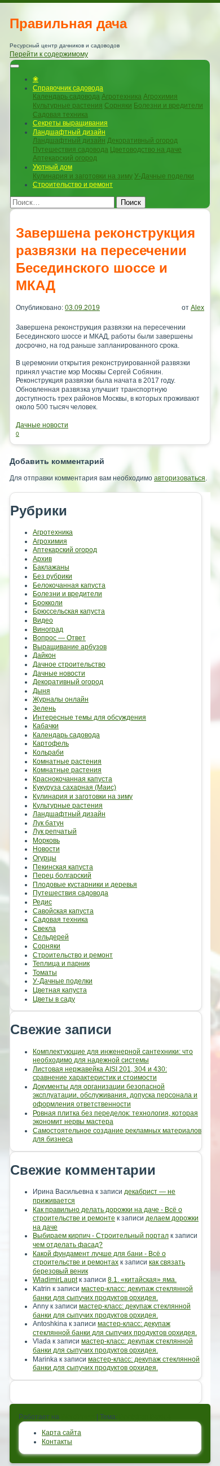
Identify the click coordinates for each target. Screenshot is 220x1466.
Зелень (44, 708)
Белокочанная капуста (69, 585)
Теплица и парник (61, 964)
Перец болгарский (62, 875)
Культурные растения (68, 106)
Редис (42, 902)
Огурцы (44, 858)
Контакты (57, 1442)
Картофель (51, 743)
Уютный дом (52, 167)
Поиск (131, 202)
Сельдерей (51, 937)
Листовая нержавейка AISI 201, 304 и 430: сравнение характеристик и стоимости (100, 1073)
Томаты (45, 973)
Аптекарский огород (65, 158)
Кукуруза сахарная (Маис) (74, 787)
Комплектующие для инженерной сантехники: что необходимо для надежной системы (113, 1056)
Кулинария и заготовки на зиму (83, 176)
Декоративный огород (142, 141)
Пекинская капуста (63, 867)
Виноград (48, 629)
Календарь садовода (66, 96)
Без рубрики (52, 576)
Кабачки (46, 726)
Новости (46, 849)
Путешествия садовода (70, 150)
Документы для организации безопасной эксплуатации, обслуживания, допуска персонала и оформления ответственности (115, 1095)
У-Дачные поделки (164, 176)
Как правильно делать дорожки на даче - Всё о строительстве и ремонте (107, 1214)
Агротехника (122, 96)
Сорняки (118, 106)
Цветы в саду (54, 999)
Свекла (44, 929)
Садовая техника (60, 115)
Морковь (46, 840)
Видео (43, 620)
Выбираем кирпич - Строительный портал (101, 1236)
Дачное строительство (69, 664)
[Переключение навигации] (14, 66)
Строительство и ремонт (73, 185)
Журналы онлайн (61, 699)
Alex (197, 308)
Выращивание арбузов (70, 647)
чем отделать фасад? (68, 1245)
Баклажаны (51, 567)
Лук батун (48, 823)
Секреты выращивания (70, 123)
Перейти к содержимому (49, 54)
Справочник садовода (68, 88)
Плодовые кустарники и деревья (85, 885)
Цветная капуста (60, 990)
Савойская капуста (63, 911)
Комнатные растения (67, 761)
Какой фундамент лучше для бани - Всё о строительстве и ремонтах (99, 1258)
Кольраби (48, 752)
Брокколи (48, 603)
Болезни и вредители (168, 106)
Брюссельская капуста (69, 611)
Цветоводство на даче (146, 150)
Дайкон (44, 655)
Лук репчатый (55, 831)
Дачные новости (42, 425)
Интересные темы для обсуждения (89, 717)
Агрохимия (160, 96)
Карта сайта (61, 1433)
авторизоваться (179, 478)
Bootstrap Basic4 (145, 1417)
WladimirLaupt (55, 1280)
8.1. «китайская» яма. (142, 1280)
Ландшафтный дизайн (69, 132)
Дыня (41, 691)
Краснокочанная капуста (72, 779)
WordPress (78, 1417)
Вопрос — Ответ (59, 638)
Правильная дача (68, 23)
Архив (42, 559)
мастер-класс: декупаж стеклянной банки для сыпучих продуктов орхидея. (113, 1293)
